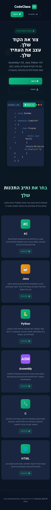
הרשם (16, 14)
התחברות (31, 14)
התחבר (33, 89)
